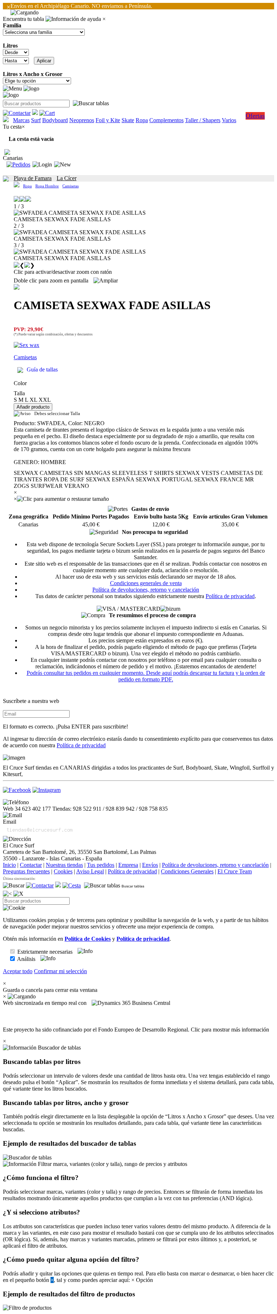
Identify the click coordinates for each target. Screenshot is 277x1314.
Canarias (13, 158)
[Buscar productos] (14, 885)
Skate (128, 120)
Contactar (31, 865)
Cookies (63, 871)
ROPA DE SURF (64, 479)
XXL (45, 400)
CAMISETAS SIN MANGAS (75, 473)
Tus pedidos (100, 865)
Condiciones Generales (187, 871)
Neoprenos (81, 120)
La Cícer (66, 178)
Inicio (9, 865)
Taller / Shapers (202, 120)
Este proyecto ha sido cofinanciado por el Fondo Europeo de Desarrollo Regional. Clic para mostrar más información (136, 1029)
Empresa (128, 865)
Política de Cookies (88, 939)
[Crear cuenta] (62, 164)
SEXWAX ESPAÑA (110, 479)
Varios (229, 120)
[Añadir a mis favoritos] (16, 287)
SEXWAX (26, 473)
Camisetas (70, 186)
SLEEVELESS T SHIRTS (143, 473)
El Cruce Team (234, 871)
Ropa (142, 120)
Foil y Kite (108, 120)
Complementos (166, 120)
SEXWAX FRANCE (218, 479)
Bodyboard (55, 120)
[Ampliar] (105, 280)
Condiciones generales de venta (146, 583)
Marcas (21, 120)
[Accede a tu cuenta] (42, 164)
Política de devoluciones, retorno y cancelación (145, 590)
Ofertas (255, 115)
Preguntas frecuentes (26, 871)
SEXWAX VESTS (197, 473)
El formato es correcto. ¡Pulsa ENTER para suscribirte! (65, 726)
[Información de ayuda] (73, 19)
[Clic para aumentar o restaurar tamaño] (63, 499)
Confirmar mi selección (60, 971)
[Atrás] (7, 894)
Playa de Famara (33, 178)
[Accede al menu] (12, 88)
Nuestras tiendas (64, 865)
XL (33, 400)
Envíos (150, 865)
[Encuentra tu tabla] (91, 103)
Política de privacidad (230, 596)
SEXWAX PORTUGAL (164, 479)
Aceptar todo (17, 971)
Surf (36, 120)
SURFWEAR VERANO (60, 486)
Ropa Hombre (47, 186)
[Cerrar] (18, 894)
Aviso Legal (90, 871)
